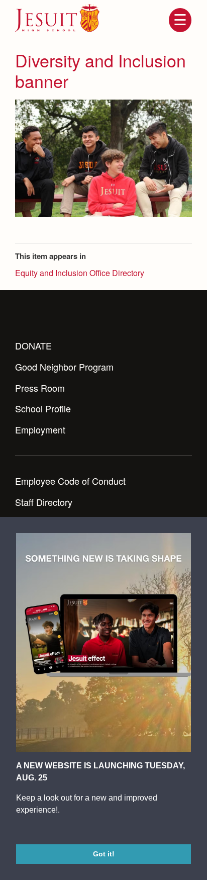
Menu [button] (180, 20)
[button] (17, 830)
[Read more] (103, 159)
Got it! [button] (104, 854)
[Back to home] (57, 18)
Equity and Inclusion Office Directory (79, 273)
